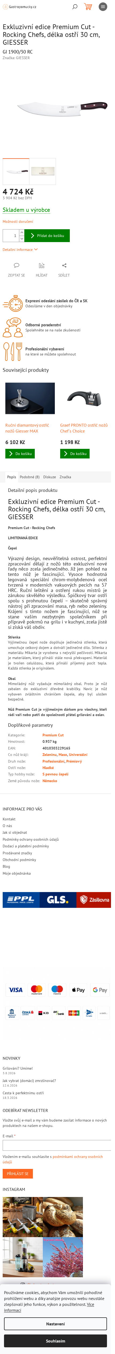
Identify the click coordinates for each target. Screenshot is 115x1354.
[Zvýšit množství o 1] (21, 233)
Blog (6, 866)
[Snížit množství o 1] (21, 239)
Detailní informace (18, 249)
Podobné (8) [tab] (30, 477)
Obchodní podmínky (19, 859)
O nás (7, 825)
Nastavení (55, 1323)
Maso (63, 754)
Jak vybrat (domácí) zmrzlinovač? (29, 1080)
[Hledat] (75, 6)
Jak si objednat (15, 832)
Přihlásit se (18, 1173)
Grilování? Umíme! (18, 1068)
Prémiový (74, 761)
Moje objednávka (17, 873)
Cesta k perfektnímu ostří (23, 1093)
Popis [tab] (11, 477)
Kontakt (9, 819)
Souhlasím (55, 1341)
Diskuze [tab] (49, 477)
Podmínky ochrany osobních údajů (31, 839)
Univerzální (78, 754)
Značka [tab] (65, 477)
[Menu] (103, 6)
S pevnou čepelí (55, 774)
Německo (50, 780)
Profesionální (53, 761)
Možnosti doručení (18, 221)
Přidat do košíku (50, 235)
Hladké (48, 767)
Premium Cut (53, 735)
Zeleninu (50, 754)
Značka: (16, 57)
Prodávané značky (17, 853)
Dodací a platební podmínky (26, 846)
